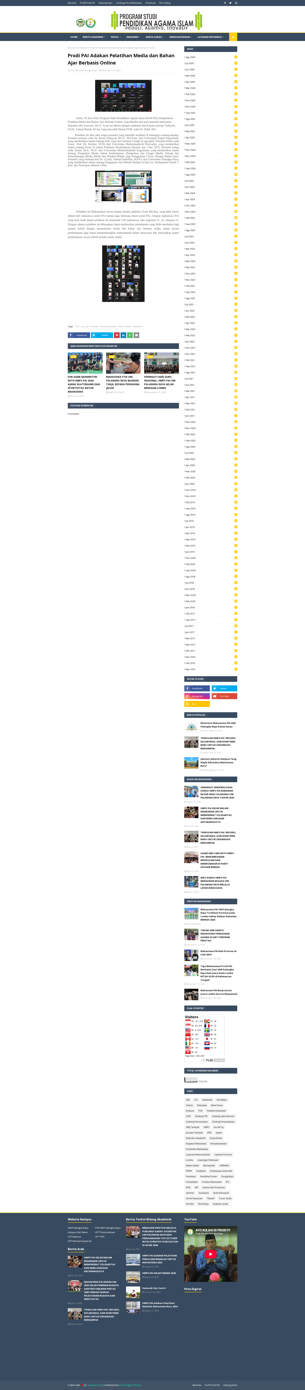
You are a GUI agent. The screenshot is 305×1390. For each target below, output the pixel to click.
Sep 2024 (211, 168)
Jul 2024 (211, 180)
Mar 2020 (211, 471)
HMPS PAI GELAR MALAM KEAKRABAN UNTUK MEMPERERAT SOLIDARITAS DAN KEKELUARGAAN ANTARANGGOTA (216, 815)
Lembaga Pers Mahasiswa (129, 2)
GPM (188, 1116)
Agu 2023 (211, 230)
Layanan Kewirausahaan (198, 1154)
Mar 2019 (211, 539)
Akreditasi (222, 1099)
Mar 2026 (211, 88)
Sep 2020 (211, 440)
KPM (209, 1132)
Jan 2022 (211, 341)
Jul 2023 (211, 236)
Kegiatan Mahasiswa (196, 1143)
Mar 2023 (211, 261)
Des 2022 (211, 273)
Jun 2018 (211, 588)
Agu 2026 (211, 57)
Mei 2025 (211, 131)
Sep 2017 (211, 619)
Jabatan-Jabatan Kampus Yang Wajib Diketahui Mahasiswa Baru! (219, 762)
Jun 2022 (211, 310)
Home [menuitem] (73, 37)
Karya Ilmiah (216, 1138)
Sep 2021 (211, 366)
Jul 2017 (211, 626)
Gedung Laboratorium (223, 1116)
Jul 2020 (211, 452)
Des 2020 (211, 422)
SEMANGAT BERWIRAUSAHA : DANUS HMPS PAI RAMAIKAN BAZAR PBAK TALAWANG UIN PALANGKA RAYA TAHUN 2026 (217, 792)
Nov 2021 (211, 353)
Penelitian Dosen (208, 1176)
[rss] (197, 704)
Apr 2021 (211, 397)
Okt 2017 (211, 613)
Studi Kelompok (221, 1192)
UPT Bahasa (74, 1236)
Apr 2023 (211, 255)
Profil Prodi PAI (87, 2)
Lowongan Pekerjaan (208, 1160)
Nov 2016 (211, 657)
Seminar (190, 1192)
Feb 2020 (211, 477)
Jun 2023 (211, 242)
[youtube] (224, 696)
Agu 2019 (211, 514)
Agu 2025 (211, 119)
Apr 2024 (211, 199)
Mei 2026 (211, 75)
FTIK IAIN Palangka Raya (108, 1227)
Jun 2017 (211, 632)
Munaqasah (209, 1165)
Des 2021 (211, 347)
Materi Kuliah (124, 326)
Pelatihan (82, 47)
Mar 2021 (211, 403)
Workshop (203, 1203)
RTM (188, 1187)
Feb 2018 (211, 601)
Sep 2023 (211, 224)
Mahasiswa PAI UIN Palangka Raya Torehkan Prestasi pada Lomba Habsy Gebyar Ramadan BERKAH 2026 (219, 914)
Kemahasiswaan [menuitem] (179, 37)
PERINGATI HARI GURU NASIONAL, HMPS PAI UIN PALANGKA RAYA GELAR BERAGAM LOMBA (159, 382)
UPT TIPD (100, 1236)
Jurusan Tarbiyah (89, 326)
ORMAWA (224, 1165)
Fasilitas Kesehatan (216, 1110)
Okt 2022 (211, 285)
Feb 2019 (211, 545)
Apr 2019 (211, 533)
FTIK (77, 326)
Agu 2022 (211, 298)
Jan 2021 (211, 415)
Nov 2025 (211, 106)
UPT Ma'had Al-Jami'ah (80, 1241)
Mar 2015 (211, 669)
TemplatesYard (94, 1385)
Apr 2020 (211, 465)
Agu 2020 (211, 446)
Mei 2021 (211, 391)
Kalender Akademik (195, 1138)
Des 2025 (211, 100)
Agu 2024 (211, 174)
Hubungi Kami (105, 2)
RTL (227, 1181)
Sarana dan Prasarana (214, 1187)
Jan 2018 (211, 607)
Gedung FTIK (201, 1116)
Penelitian (191, 1176)
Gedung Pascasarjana (197, 1121)
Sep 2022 (211, 292)
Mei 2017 (211, 638)
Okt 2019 (211, 502)
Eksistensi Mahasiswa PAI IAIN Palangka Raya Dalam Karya (218, 724)
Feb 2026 (211, 94)
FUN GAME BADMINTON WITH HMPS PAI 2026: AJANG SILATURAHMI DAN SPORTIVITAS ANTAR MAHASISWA (84, 384)
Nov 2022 (211, 279)
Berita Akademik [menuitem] (93, 37)
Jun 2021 (211, 384)
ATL (196, 1099)
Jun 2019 (211, 527)
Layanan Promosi (223, 1154)
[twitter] (230, 3)
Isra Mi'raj (218, 1127)
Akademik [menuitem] (132, 37)
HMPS (206, 1127)
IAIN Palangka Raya (78, 1227)
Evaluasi (190, 1110)
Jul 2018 (211, 582)
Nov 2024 (211, 156)
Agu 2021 (211, 372)
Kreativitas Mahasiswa (197, 1149)
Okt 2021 (211, 360)
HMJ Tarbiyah (192, 1127)
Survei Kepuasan (194, 1198)
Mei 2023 (211, 248)
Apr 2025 (211, 137)
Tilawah (210, 1198)
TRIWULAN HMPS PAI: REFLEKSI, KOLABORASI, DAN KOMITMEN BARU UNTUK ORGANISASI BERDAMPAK (218, 743)
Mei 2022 (211, 316)
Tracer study (225, 1198)
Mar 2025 (211, 143)
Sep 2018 (211, 570)
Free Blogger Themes (130, 1385)
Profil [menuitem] (115, 37)
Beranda (72, 2)
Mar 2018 (211, 595)
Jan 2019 (211, 551)
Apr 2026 (211, 81)
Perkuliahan (192, 1181)
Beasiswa (202, 1105)
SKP (196, 1187)
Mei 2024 (211, 193)
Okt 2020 (211, 434)
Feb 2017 (211, 650)
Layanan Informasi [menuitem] (210, 37)
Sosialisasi (204, 1192)
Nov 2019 (211, 496)
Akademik (207, 1099)
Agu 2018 (211, 576)
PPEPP (189, 1170)
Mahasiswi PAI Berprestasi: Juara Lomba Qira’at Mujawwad (219, 992)
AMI (188, 1099)
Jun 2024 (211, 187)
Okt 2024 (211, 162)
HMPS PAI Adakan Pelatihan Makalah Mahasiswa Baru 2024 (160, 1304)
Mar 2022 (211, 329)
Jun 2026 (211, 69)
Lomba (189, 1160)
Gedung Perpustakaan (223, 1121)
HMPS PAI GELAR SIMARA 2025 (159, 1273)
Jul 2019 (211, 520)
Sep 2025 (211, 112)
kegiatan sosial (220, 1203)
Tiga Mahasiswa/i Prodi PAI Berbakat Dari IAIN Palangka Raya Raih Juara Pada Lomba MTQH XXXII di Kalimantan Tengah (217, 973)
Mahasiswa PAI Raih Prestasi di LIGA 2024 (219, 953)
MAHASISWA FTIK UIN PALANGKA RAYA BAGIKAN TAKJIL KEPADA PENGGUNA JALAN (122, 382)
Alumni (189, 1105)
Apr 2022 (211, 323)
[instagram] (235, 3)
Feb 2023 (211, 267)
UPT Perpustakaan (105, 1232)
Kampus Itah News (78, 1232)
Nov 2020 (211, 428)
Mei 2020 (211, 459)
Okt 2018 (211, 564)
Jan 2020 (211, 483)
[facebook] (225, 3)
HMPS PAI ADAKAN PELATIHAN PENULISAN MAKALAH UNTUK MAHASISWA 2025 (159, 1259)
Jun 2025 (211, 125)
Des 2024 (211, 149)
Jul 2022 (211, 304)
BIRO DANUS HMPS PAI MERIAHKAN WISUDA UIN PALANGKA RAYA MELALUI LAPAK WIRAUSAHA (215, 883)
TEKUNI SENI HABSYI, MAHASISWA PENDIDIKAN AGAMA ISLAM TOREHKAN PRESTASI (215, 935)
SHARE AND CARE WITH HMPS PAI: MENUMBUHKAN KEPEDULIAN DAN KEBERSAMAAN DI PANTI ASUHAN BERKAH (217, 860)
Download (150, 2)
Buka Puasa (217, 1105)
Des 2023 (211, 205)
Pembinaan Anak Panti (221, 1170)
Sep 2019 (211, 508)
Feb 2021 (211, 409)
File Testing (164, 2)
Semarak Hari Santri (154, 1288)
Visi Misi (190, 1203)
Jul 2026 (211, 63)
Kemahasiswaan (108, 326)
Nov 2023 (211, 211)
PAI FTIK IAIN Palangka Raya (83, 70)
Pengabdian (227, 1176)
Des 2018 (211, 558)
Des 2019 (211, 490)
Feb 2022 (211, 335)
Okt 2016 (211, 663)
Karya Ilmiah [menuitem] (154, 37)
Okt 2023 (211, 217)
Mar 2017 (211, 644)
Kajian (219, 1132)
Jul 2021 (211, 378)
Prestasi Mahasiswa (212, 1181)
